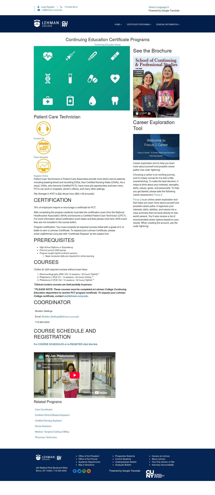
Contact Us (39, 138)
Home (117, 24)
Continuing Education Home (108, 44)
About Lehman (158, 458)
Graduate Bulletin (123, 464)
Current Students (123, 458)
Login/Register (48, 6)
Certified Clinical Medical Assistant (52, 414)
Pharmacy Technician (46, 437)
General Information (167, 24)
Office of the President (89, 455)
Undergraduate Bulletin (126, 461)
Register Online (41, 175)
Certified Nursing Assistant (48, 420)
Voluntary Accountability (163, 464)
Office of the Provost (88, 458)
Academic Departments (89, 461)
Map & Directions (86, 464)
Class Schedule (41, 157)
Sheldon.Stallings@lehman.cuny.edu (60, 316)
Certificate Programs (138, 24)
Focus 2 (158, 194)
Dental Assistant (43, 426)
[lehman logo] (51, 23)
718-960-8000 (60, 470)
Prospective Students (125, 455)
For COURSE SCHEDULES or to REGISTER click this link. (66, 344)
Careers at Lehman (161, 455)
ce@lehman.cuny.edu (51, 9)
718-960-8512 (71, 6)
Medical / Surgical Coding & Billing (52, 431)
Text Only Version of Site (163, 461)
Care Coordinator (44, 409)
